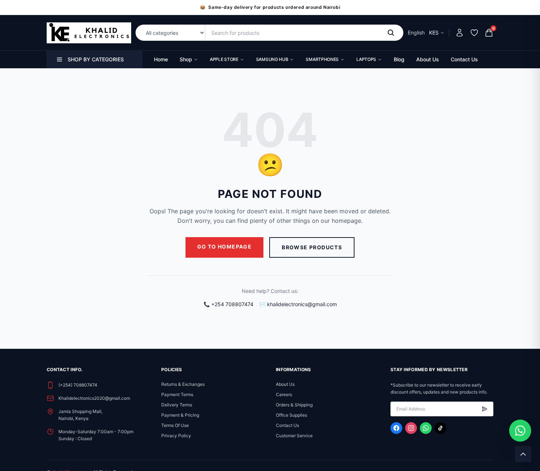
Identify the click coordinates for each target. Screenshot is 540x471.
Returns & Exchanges (183, 384)
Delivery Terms (176, 404)
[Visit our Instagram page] (411, 428)
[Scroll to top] (523, 454)
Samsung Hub (272, 59)
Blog (399, 59)
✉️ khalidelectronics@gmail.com (298, 304)
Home (161, 59)
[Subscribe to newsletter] (484, 409)
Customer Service (294, 435)
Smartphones (322, 59)
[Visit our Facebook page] (396, 428)
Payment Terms (177, 394)
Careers (284, 394)
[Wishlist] (474, 32)
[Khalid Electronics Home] (89, 32)
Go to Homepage (224, 246)
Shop (186, 59)
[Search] (392, 32)
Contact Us (464, 59)
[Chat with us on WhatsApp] (520, 431)
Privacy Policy (176, 435)
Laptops (366, 59)
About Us (427, 59)
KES (434, 32)
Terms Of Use (175, 425)
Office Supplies (291, 415)
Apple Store (224, 59)
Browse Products (312, 247)
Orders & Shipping (294, 404)
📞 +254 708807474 (228, 304)
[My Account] (459, 32)
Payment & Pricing (180, 415)
